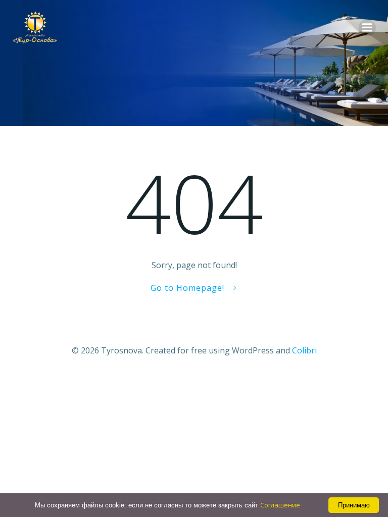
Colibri (304, 350)
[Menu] (367, 27)
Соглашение (280, 504)
